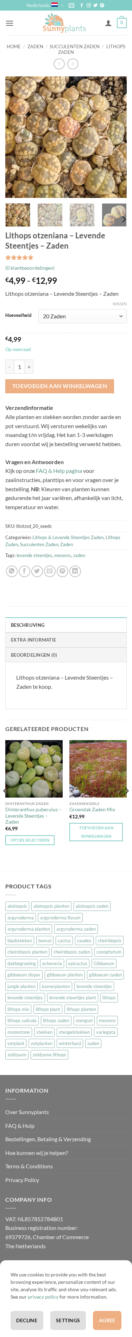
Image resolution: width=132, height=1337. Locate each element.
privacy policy (43, 1297)
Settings (68, 1320)
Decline (26, 1320)
